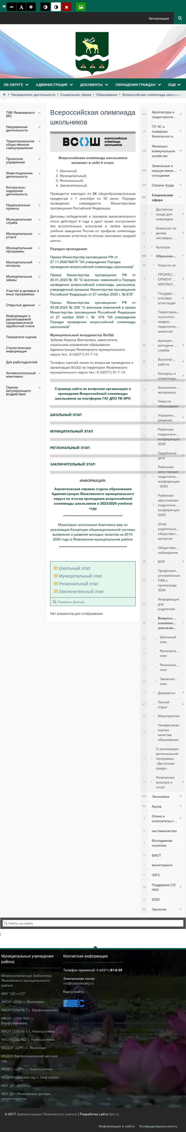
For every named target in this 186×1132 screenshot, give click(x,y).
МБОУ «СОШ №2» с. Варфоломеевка (17, 1020)
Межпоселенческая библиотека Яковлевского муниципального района (26, 980)
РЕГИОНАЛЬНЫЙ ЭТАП (70, 447)
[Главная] (4, 94)
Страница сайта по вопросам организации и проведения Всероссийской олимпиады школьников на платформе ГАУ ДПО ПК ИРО (93, 393)
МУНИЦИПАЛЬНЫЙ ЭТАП (71, 431)
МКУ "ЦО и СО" (13, 993)
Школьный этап (74, 568)
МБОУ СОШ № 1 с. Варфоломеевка (29, 1009)
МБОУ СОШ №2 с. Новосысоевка (27, 1039)
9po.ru (114, 1113)
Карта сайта (73, 991)
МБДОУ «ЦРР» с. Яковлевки (23, 1047)
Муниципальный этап (80, 575)
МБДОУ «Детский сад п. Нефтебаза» (30, 1077)
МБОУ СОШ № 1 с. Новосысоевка (28, 1031)
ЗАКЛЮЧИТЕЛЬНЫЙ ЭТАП (72, 464)
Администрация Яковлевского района (47, 1113)
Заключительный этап (81, 591)
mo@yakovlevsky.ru (78, 983)
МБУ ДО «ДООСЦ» (16, 1085)
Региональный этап (78, 583)
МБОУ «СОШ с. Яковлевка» (23, 1001)
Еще (172, 84)
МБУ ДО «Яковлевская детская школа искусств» (26, 1096)
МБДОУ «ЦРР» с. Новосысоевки (26, 1068)
